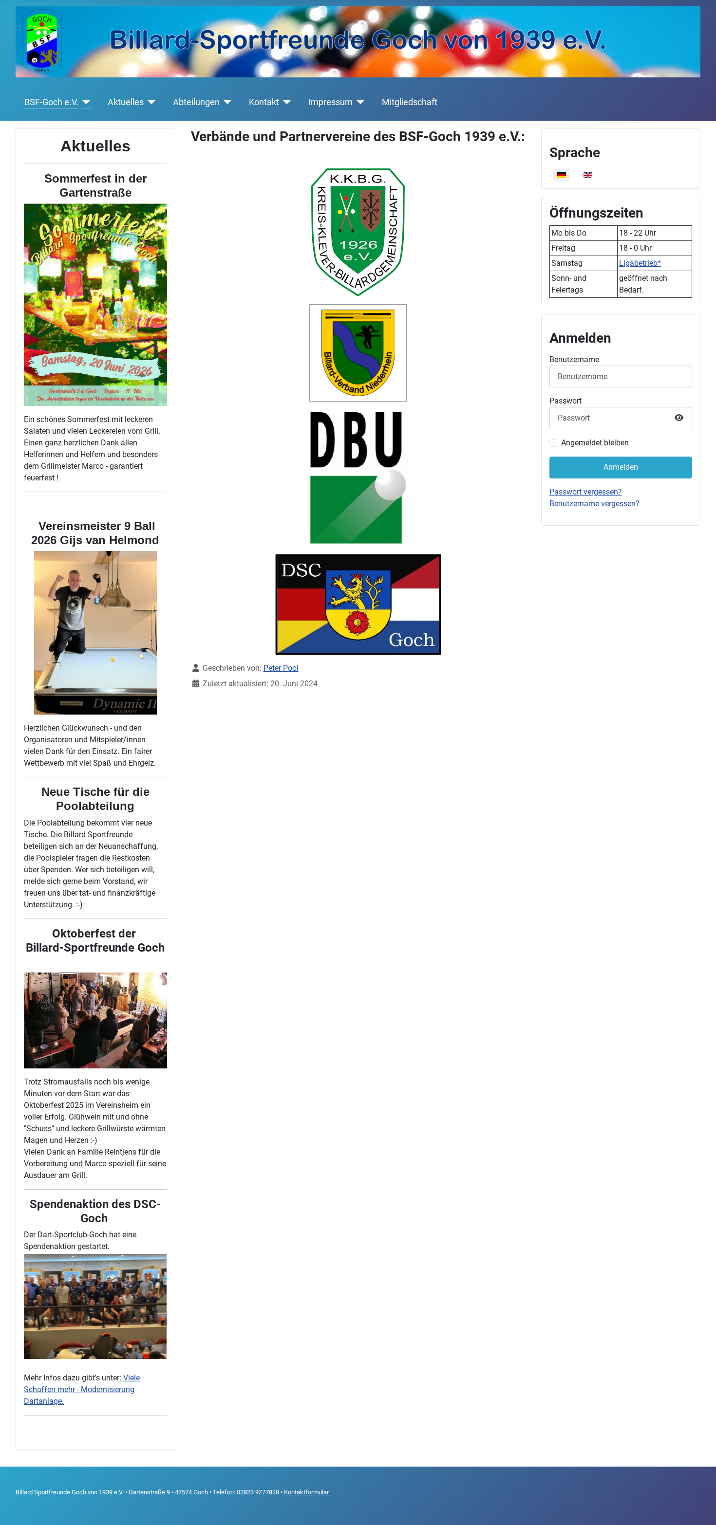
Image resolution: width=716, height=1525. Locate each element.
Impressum (330, 102)
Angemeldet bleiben (595, 442)
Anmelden (620, 467)
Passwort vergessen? (585, 491)
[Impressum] (359, 102)
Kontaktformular (306, 1492)
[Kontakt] (285, 102)
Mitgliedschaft (409, 102)
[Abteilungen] (226, 102)
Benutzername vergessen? (594, 503)
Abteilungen (196, 102)
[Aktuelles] (150, 102)
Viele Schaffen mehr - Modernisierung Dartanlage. (82, 1389)
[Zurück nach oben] (699, 1507)
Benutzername (574, 359)
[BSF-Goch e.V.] (84, 102)
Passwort (565, 400)
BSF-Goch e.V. (51, 102)
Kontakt (264, 102)
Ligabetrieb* (640, 263)
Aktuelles (126, 102)
